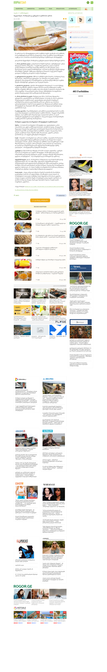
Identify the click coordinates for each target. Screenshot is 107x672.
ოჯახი (16, 13)
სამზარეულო (24, 13)
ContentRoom (59, 286)
